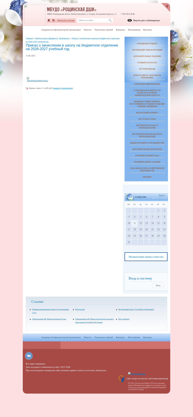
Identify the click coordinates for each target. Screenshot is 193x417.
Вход (158, 285)
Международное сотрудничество (147, 143)
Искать (110, 20)
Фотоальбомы (134, 30)
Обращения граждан (147, 44)
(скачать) (56, 88)
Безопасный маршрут (147, 113)
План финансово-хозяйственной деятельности (147, 169)
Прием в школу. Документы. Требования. (52, 38)
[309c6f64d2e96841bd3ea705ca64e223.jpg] (37, 81)
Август (162, 195)
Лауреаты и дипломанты (147, 84)
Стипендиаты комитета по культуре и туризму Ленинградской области (147, 92)
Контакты (147, 30)
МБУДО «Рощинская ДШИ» (71, 10)
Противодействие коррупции (147, 50)
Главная (29, 38)
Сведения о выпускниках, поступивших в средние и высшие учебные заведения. (147, 104)
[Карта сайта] (53, 20)
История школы (147, 69)
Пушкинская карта (147, 63)
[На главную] (49, 20)
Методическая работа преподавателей (147, 126)
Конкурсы (120, 30)
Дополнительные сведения (147, 56)
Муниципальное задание (147, 162)
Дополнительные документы (147, 149)
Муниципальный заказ (147, 156)
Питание (147, 177)
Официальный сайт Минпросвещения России (49, 319)
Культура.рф (80, 309)
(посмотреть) (67, 88)
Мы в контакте (124, 319)
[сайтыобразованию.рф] (165, 7)
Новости (88, 30)
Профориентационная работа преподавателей (147, 135)
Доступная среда (147, 119)
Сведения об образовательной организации (61, 30)
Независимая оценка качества (146, 256)
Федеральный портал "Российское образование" (136, 309)
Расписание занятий (104, 30)
